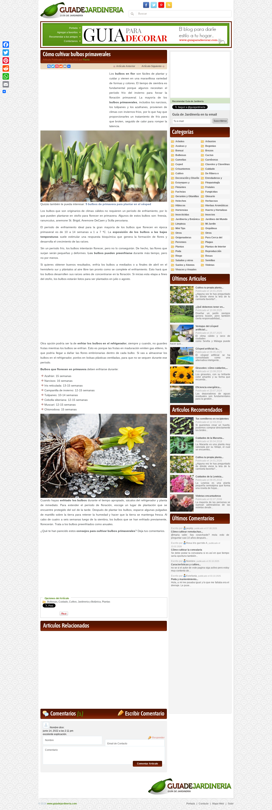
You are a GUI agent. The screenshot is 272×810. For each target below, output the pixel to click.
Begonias (210, 146)
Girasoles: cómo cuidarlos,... (212, 368)
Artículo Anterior (125, 66)
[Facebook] (6, 45)
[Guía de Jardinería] (82, 10)
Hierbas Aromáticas (216, 205)
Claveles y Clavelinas (217, 164)
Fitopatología (212, 182)
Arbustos (210, 141)
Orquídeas (211, 228)
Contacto (203, 803)
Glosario (210, 196)
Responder (158, 737)
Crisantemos (182, 168)
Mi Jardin (210, 223)
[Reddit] (6, 68)
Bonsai (179, 150)
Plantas (106, 601)
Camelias (180, 159)
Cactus (209, 155)
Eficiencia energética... (208, 387)
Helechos (180, 201)
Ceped (179, 164)
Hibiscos (180, 205)
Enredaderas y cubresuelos (213, 180)
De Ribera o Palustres (212, 175)
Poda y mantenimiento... (184, 579)
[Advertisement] (73, 99)
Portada (73, 28)
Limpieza (180, 223)
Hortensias (181, 210)
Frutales (210, 187)
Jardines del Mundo (216, 219)
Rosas (209, 255)
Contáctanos (71, 41)
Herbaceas (211, 201)
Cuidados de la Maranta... (210, 438)
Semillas (210, 260)
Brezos (209, 150)
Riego (178, 255)
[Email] (6, 84)
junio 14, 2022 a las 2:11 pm (58, 730)
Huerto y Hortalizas (216, 210)
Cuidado (63, 601)
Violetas (209, 265)
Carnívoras (211, 159)
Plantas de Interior (215, 246)
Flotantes (180, 187)
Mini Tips (180, 228)
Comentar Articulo (147, 763)
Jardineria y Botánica (89, 601)
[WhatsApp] (6, 76)
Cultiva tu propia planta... (209, 287)
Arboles (179, 141)
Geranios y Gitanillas (187, 196)
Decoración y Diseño (187, 178)
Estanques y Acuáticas (182, 184)
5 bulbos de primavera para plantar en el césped (118, 204)
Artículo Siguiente (152, 66)
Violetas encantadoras (208, 496)
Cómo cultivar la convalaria (186, 549)
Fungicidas (211, 191)
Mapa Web (218, 803)
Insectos (210, 214)
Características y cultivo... (186, 564)
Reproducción (213, 251)
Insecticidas (182, 214)
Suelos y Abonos (185, 265)
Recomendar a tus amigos (63, 36)
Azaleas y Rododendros (183, 148)
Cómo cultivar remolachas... (187, 531)
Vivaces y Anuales (186, 269)
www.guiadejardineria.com (62, 803)
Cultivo (73, 601)
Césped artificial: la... (207, 348)
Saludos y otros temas (184, 262)
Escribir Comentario (144, 714)
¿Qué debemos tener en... (210, 307)
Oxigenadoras (183, 237)
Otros (178, 233)
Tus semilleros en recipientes (212, 418)
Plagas (209, 242)
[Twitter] (6, 52)
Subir (231, 803)
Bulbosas (52, 601)
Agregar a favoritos (67, 32)
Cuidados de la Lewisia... (209, 476)
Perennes (180, 242)
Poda (178, 251)
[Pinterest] (6, 60)
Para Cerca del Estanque (213, 239)
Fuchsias (180, 191)
